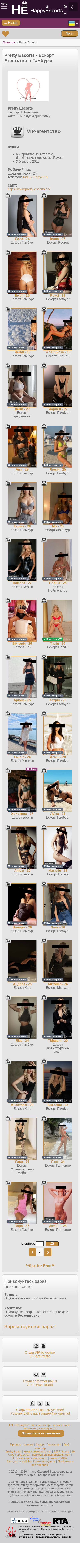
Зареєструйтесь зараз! (30, 1326)
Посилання (53, 1444)
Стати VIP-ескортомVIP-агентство (40, 1354)
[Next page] (47, 1252)
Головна (9, 42)
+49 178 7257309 (35, 177)
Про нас (15, 1444)
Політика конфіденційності (29, 1458)
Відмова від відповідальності (51, 1454)
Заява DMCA (58, 1458)
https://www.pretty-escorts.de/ (29, 189)
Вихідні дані (13, 1451)
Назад (12, 22)
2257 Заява (61, 1451)
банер (40, 1444)
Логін (70, 33)
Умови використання (37, 1451)
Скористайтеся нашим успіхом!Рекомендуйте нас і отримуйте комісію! (40, 1411)
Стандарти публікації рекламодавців (31, 1461)
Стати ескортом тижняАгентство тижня (40, 1383)
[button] (52, 1243)
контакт (28, 1444)
